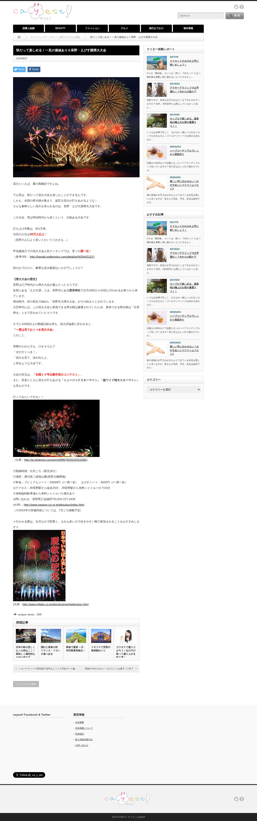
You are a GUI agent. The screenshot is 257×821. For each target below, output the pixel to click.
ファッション (92, 28)
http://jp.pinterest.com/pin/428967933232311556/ (55, 459)
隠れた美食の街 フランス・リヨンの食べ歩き (50, 650)
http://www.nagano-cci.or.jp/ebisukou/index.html (54, 504)
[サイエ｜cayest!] (42, 5)
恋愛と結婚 (28, 28)
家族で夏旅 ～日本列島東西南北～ (75, 649)
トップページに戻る (26, 684)
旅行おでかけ (156, 28)
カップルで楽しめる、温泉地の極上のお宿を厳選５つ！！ (184, 122)
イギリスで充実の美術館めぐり (100, 649)
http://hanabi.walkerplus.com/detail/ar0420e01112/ (62, 256)
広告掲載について (84, 728)
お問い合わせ (81, 745)
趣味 (77, 37)
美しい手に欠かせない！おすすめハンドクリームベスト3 (184, 185)
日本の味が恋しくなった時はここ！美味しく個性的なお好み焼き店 (25, 652)
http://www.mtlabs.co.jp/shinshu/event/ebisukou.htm (55, 604)
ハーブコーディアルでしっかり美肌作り (184, 152)
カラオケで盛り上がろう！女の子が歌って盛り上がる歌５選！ (126, 652)
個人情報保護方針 (84, 739)
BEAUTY (60, 28)
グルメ (124, 28)
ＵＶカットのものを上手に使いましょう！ (184, 63)
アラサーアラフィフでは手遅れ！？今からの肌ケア (184, 89)
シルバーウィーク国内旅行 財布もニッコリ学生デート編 (47, 668)
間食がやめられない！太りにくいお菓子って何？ (109, 668)
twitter (236, 7)
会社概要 (79, 722)
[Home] (19, 37)
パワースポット (50, 37)
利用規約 (79, 734)
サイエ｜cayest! (136, 817)
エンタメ (35, 37)
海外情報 (188, 28)
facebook (242, 7)
